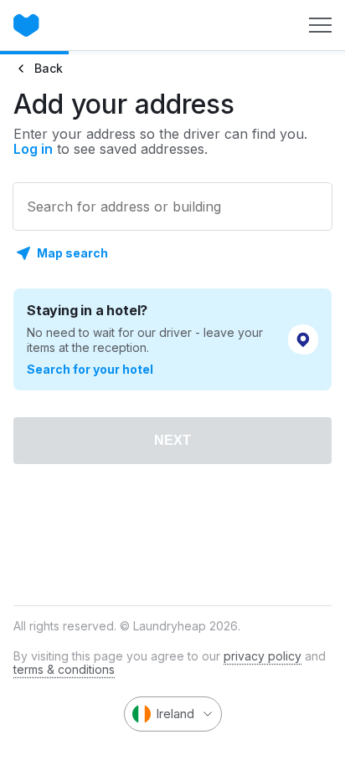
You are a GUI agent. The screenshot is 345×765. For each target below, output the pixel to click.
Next (172, 440)
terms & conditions (64, 669)
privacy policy (262, 656)
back (48, 68)
